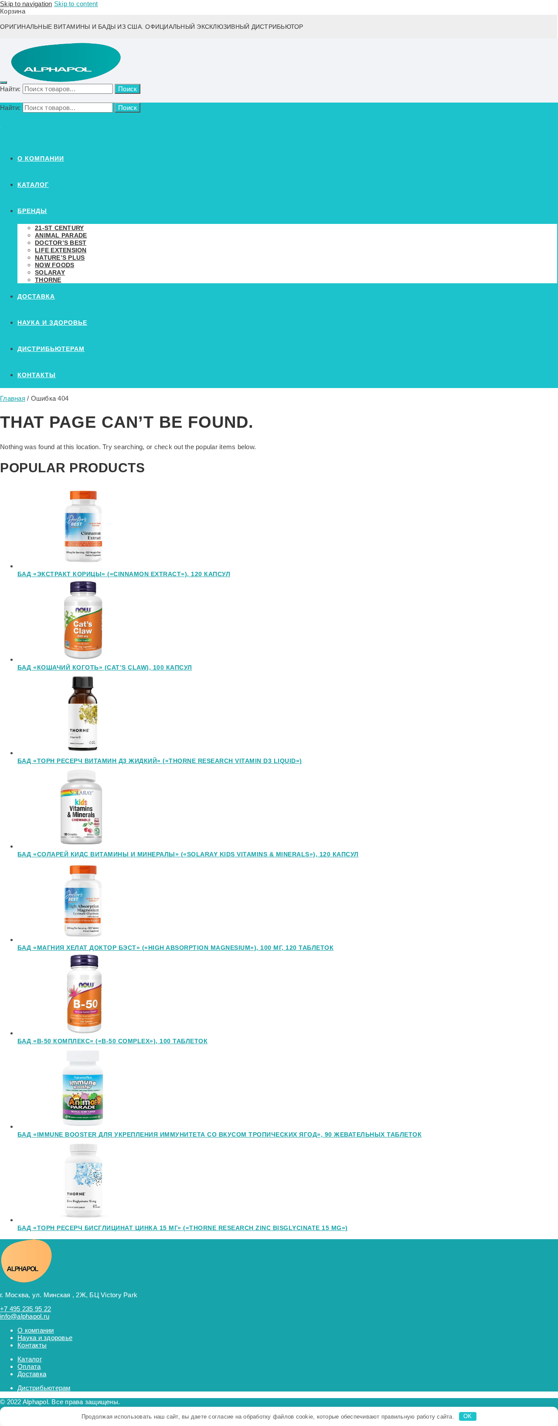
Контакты (32, 1345)
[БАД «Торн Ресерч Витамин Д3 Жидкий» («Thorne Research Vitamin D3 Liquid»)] (82, 752)
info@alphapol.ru (24, 1316)
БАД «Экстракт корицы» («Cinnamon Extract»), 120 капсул (123, 573)
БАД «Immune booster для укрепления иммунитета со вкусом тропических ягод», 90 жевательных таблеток (219, 1134)
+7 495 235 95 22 (25, 1309)
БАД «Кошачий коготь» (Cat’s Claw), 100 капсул (104, 667)
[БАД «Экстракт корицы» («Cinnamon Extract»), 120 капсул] (82, 566)
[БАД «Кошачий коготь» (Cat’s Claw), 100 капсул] (82, 659)
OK (467, 1416)
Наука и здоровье (44, 1337)
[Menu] (3, 82)
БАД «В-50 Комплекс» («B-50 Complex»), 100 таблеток (112, 1041)
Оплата (29, 1366)
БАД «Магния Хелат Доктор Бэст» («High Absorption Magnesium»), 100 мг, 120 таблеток (175, 947)
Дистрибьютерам (44, 1388)
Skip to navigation (26, 3)
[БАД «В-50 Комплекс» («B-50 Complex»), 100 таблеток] (82, 1033)
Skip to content (76, 3)
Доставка (31, 1374)
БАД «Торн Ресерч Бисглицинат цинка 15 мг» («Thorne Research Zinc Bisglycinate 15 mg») (182, 1227)
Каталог (29, 1359)
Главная (12, 398)
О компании (35, 1330)
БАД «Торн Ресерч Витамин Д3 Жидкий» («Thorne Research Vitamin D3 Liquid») (159, 760)
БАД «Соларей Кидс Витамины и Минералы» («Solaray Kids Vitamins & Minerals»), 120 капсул (188, 854)
